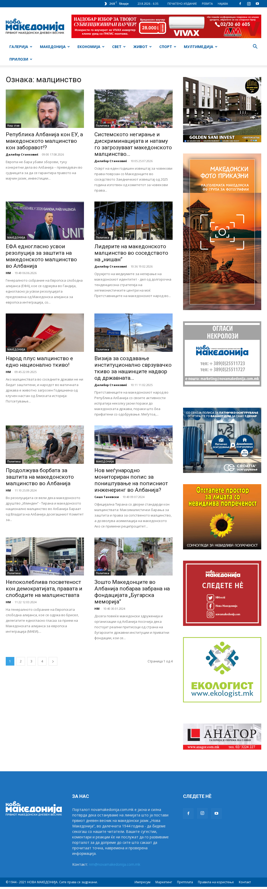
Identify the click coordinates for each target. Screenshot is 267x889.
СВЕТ (117, 46)
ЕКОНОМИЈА (88, 46)
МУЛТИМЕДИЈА (198, 46)
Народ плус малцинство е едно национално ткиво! (39, 361)
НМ (8, 273)
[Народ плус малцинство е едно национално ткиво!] (45, 332)
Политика (102, 125)
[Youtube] (257, 3)
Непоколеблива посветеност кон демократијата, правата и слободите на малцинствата (44, 588)
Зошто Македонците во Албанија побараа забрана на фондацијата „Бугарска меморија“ (132, 592)
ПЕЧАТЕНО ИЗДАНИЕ (182, 3)
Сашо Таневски (106, 497)
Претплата (185, 882)
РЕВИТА (207, 3)
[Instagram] (249, 3)
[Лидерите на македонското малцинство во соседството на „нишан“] (133, 220)
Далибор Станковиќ (22, 154)
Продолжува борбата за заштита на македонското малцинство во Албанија (40, 477)
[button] (255, 47)
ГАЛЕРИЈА (18, 46)
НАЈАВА (223, 3)
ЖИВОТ (140, 46)
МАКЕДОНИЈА (53, 46)
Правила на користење (216, 882)
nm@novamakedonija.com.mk (114, 864)
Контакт (245, 882)
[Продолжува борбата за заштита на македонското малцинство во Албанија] (45, 444)
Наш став (13, 125)
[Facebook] (240, 3)
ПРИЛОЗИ (18, 59)
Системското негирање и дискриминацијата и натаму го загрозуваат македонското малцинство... (133, 144)
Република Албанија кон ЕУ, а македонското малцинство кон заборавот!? (44, 141)
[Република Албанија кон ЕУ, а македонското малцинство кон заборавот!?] (45, 109)
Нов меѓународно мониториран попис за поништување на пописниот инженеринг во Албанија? (131, 480)
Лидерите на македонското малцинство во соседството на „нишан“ (131, 253)
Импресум (142, 882)
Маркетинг (163, 882)
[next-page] (52, 661)
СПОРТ (165, 46)
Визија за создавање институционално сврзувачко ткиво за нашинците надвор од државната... (133, 368)
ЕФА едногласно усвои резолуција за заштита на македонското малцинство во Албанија (41, 256)
